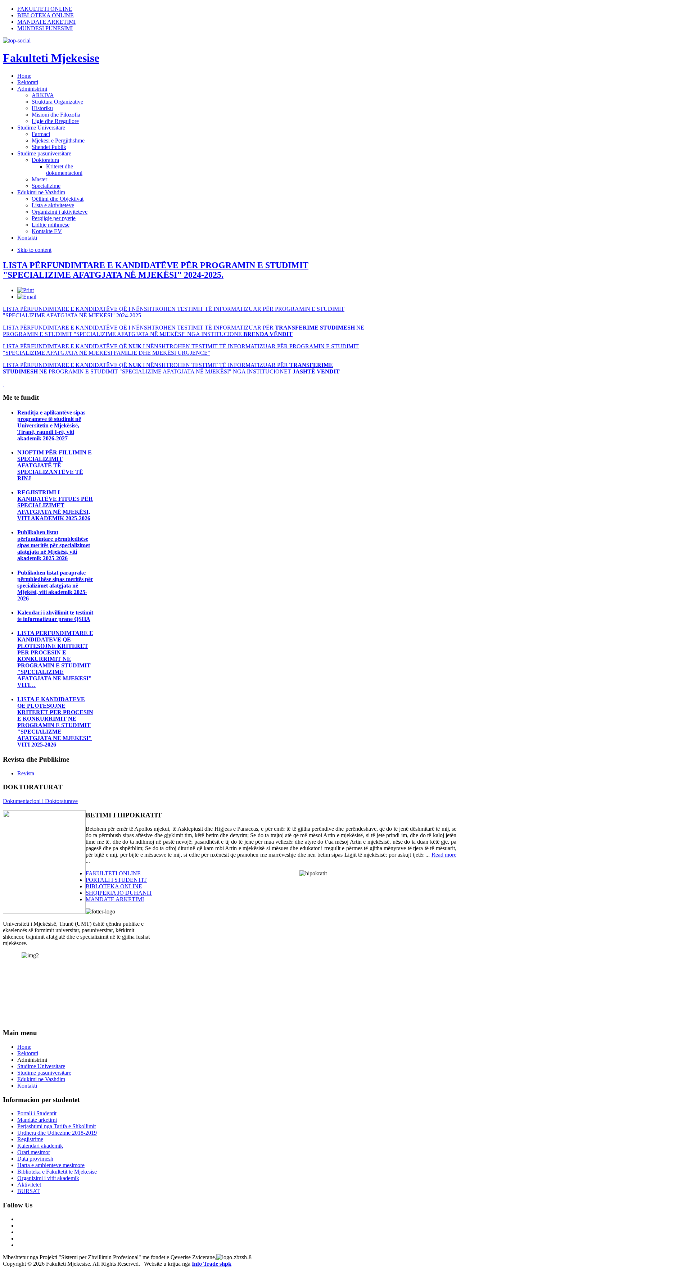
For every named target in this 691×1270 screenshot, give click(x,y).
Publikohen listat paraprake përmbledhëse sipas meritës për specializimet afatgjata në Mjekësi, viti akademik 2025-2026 (55, 586)
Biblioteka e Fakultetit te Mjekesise (57, 1172)
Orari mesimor (33, 1152)
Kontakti (27, 1086)
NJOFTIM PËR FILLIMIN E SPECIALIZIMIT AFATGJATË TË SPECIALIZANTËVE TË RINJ (54, 465)
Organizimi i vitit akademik (48, 1178)
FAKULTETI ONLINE (44, 9)
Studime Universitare (41, 1066)
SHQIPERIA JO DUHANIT (119, 893)
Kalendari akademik (40, 1146)
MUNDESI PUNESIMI (45, 28)
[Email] (26, 297)
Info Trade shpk (211, 1264)
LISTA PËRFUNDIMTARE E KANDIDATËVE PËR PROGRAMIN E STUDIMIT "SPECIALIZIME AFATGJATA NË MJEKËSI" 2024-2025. (155, 270)
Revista (25, 773)
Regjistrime (30, 1139)
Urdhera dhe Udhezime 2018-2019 (57, 1133)
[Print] (25, 290)
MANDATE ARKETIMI (46, 22)
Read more (444, 855)
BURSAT (28, 1191)
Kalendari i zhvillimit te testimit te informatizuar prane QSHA (55, 615)
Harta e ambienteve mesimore (51, 1165)
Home (24, 1047)
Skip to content (34, 250)
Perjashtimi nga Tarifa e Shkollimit (56, 1126)
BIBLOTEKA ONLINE (45, 15)
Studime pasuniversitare (44, 1073)
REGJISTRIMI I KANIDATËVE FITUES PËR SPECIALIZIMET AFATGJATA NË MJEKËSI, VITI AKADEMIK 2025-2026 (55, 505)
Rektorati (27, 1053)
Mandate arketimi (37, 1120)
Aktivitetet (29, 1184)
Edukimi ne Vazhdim (41, 1079)
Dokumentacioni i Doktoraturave (40, 801)
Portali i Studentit (37, 1113)
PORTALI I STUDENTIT (116, 880)
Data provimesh (35, 1159)
